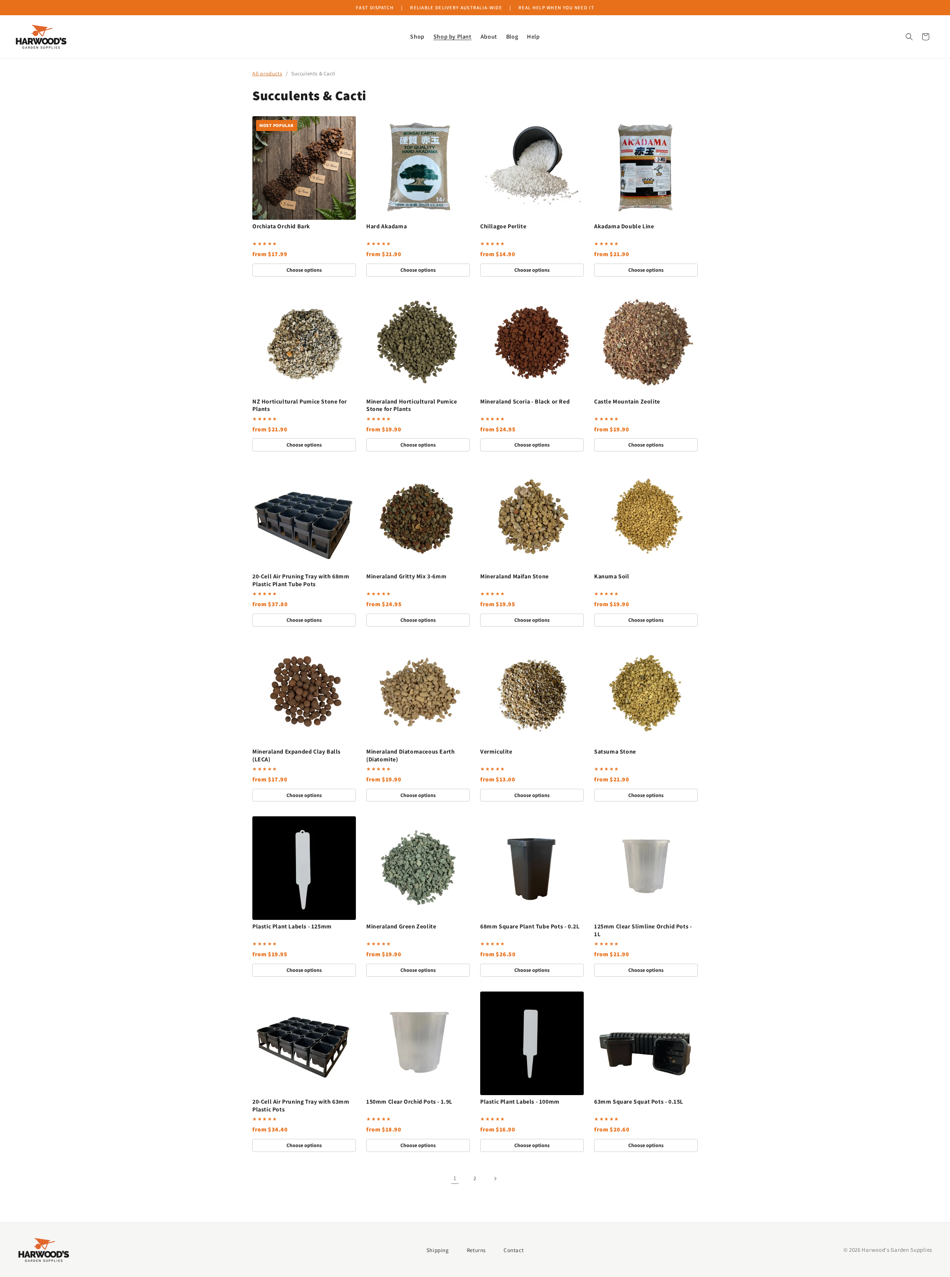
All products (267, 73)
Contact (514, 1250)
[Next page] (495, 1178)
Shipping (437, 1250)
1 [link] (454, 1178)
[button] (417, 37)
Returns (476, 1250)
